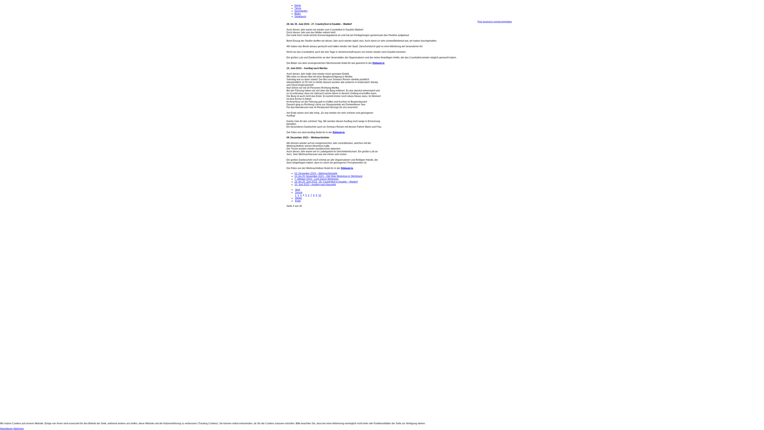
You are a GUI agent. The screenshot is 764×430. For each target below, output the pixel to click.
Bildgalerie (378, 63)
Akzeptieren (6, 428)
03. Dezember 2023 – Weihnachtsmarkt (315, 173)
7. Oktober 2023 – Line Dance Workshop (316, 179)
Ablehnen (18, 428)
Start (297, 189)
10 (319, 195)
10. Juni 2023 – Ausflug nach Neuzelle (315, 184)
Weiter (298, 198)
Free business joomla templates (494, 21)
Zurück (298, 192)
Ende (298, 200)
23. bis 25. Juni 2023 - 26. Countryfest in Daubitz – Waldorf (326, 181)
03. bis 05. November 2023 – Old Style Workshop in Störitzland (328, 176)
